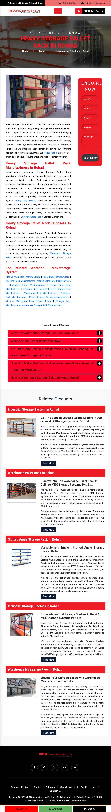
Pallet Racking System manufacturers (49, 297)
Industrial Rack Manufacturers (38, 289)
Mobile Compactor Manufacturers (54, 281)
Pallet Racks (50, 152)
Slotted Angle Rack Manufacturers (23, 277)
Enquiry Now (92, 11)
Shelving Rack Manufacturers (20, 281)
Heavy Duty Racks (25, 200)
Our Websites (67, 787)
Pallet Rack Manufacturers (55, 277)
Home (25, 51)
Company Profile (19, 787)
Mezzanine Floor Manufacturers (27, 285)
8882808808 (69, 3)
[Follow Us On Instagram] (44, 767)
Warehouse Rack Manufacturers (40, 293)
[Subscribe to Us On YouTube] (64, 767)
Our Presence (88, 787)
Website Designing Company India (68, 800)
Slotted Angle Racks (32, 216)
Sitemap (50, 787)
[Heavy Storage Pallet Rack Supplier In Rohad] (38, 96)
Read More (48, 463)
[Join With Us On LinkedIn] (74, 767)
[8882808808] (78, 11)
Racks (42, 51)
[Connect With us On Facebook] (34, 767)
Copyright (12, 797)
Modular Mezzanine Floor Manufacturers (28, 301)
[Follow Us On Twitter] (54, 767)
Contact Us (55, 791)
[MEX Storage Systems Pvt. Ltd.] (55, 756)
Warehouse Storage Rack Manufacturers (42, 305)
